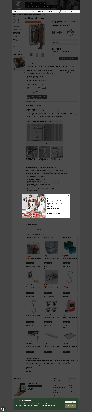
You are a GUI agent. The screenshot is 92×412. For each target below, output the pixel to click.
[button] (3, 409)
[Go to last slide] (26, 55)
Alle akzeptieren (70, 405)
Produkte (16, 11)
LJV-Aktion (32, 11)
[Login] (62, 11)
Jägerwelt (24, 11)
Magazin (40, 11)
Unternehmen (49, 11)
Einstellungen (70, 402)
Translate (57, 213)
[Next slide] (48, 55)
